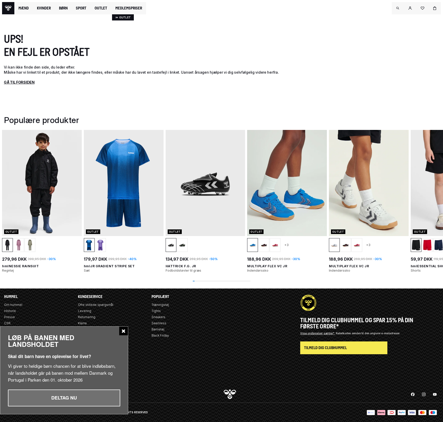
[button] (398, 8)
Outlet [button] (101, 8)
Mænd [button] (23, 8)
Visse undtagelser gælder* (317, 333)
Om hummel (13, 305)
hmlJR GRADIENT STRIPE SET (109, 266)
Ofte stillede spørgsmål (95, 305)
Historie (10, 311)
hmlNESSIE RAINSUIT (20, 266)
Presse (9, 317)
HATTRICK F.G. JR (181, 266)
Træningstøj (160, 305)
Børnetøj (158, 329)
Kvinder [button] (44, 8)
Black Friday (160, 335)
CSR (7, 323)
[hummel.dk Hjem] (8, 8)
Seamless (159, 323)
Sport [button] (81, 8)
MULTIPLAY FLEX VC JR (267, 266)
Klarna (82, 323)
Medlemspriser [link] (128, 8)
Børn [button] (63, 8)
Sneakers (158, 317)
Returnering (86, 317)
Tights (156, 311)
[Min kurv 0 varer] (435, 8)
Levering (84, 311)
